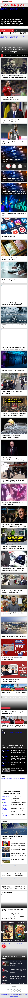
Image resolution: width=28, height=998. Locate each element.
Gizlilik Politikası (13, 994)
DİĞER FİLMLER (21, 922)
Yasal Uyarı (16, 996)
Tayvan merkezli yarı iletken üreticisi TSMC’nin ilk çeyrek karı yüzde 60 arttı (14, 917)
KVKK (22, 994)
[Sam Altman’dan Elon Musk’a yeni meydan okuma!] (14, 901)
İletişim (7, 994)
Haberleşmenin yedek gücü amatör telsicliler (13, 914)
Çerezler (18, 994)
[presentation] (2, 932)
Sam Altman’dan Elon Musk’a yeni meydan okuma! (12, 909)
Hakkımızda (3, 994)
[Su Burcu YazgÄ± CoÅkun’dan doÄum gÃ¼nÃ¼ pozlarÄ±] (7, 881)
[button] (1, 26)
